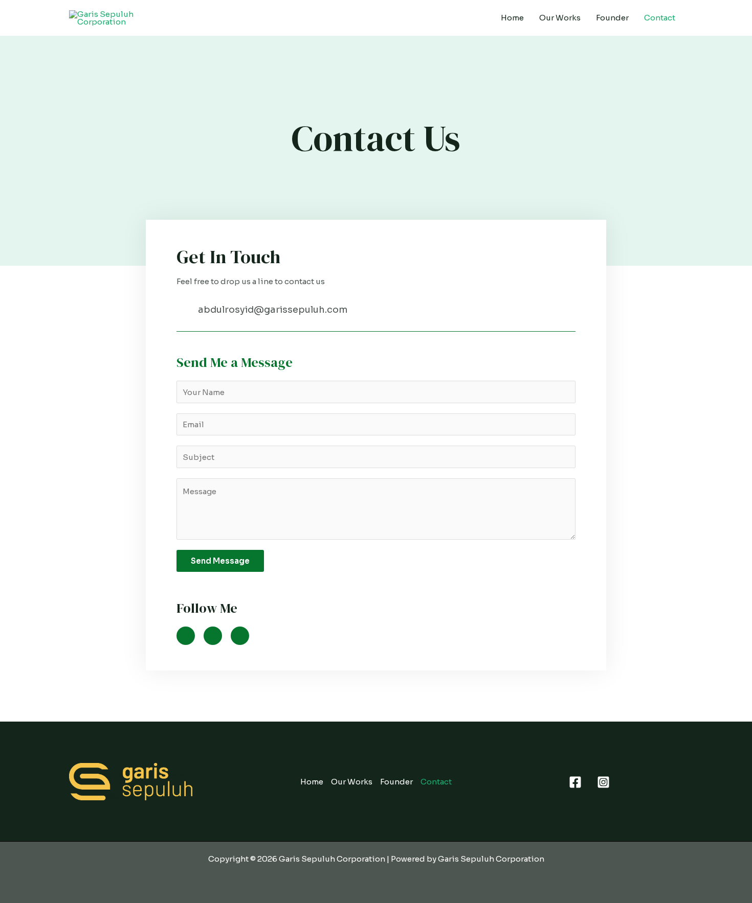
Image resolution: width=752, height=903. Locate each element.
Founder (612, 17)
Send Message (220, 561)
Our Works (560, 17)
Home (512, 17)
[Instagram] (603, 782)
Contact (659, 17)
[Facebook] (575, 782)
